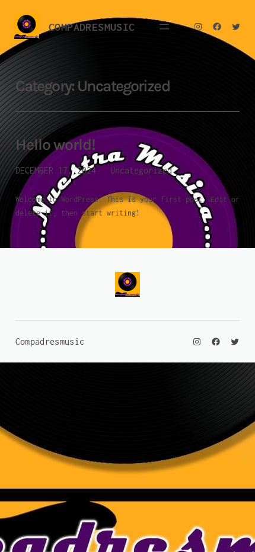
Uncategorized (141, 170)
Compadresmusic (92, 27)
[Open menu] (164, 27)
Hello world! (55, 145)
